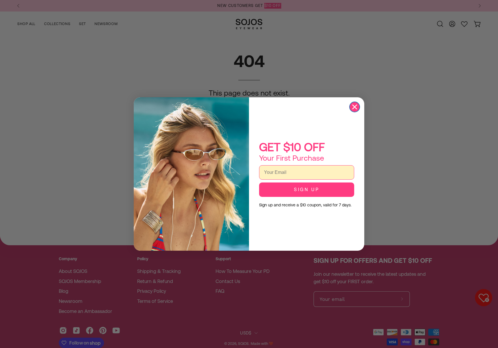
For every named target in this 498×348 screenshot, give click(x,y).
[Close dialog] (355, 107)
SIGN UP (306, 189)
